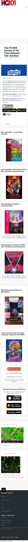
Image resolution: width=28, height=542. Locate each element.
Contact (3, 525)
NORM (20, 96)
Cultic (2, 503)
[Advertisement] (14, 24)
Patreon (13, 84)
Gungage (3, 496)
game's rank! (18, 393)
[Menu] (3, 490)
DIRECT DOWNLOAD (7, 78)
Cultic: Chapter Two (5, 500)
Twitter (12, 87)
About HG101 (3, 517)
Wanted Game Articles (6, 522)
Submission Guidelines (6, 520)
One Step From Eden (5, 511)
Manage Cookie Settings (6, 541)
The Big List (7, 96)
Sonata (2, 507)
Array (17, 537)
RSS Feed (21, 99)
